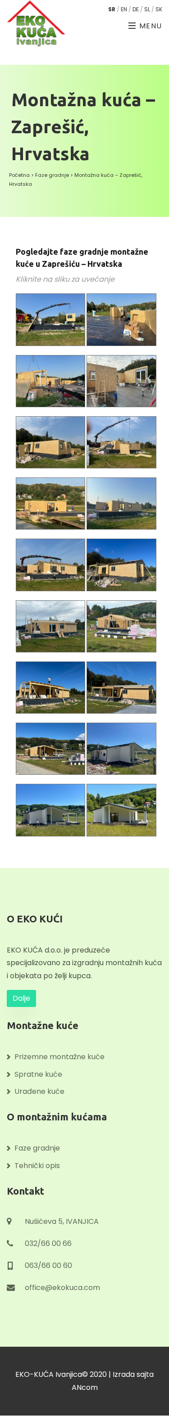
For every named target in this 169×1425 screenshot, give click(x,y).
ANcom (85, 1387)
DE (135, 9)
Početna (19, 175)
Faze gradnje (52, 175)
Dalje (21, 998)
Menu (149, 26)
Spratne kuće (38, 1074)
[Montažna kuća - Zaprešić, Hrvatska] (51, 324)
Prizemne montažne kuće (59, 1057)
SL (147, 9)
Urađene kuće (39, 1091)
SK (158, 9)
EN (124, 9)
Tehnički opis (37, 1165)
